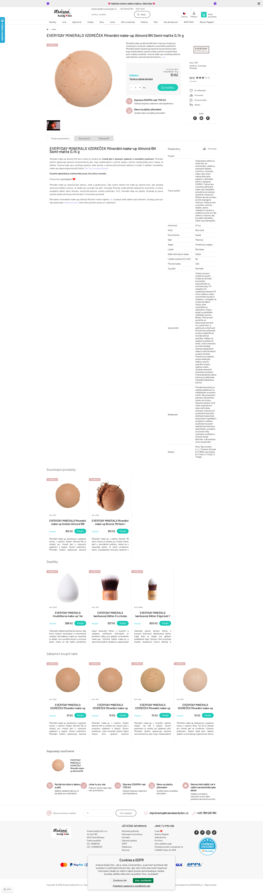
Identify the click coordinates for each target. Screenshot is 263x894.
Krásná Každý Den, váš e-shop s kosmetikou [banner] (63, 13)
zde (111, 199)
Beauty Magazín (207, 22)
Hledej (143, 14)
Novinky (52, 22)
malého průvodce (70, 202)
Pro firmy (159, 840)
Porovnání (199, 95)
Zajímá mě (76, 22)
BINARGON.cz (197, 885)
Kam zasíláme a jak (163, 843)
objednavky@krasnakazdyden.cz (104, 9)
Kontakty (126, 837)
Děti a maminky (128, 22)
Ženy (102, 22)
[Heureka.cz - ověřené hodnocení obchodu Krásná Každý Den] (207, 854)
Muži (156, 22)
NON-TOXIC (189, 22)
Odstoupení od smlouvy (132, 834)
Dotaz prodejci (201, 100)
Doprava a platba (129, 840)
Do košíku (167, 87)
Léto (64, 22)
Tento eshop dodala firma (179, 885)
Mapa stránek (210, 885)
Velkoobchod (160, 837)
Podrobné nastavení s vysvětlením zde (131, 886)
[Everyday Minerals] (201, 56)
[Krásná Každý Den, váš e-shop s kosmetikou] (47, 29)
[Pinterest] (202, 832)
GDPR (124, 843)
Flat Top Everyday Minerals (96, 168)
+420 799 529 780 (126, 9)
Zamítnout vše (120, 880)
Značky (90, 22)
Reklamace (127, 847)
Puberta (144, 22)
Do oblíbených (200, 90)
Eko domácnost (171, 22)
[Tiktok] (214, 832)
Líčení (112, 22)
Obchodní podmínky (130, 831)
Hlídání (197, 105)
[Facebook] (196, 832)
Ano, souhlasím (143, 880)
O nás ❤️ (159, 831)
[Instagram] (208, 832)
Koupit (80, 531)
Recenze (126, 850)
